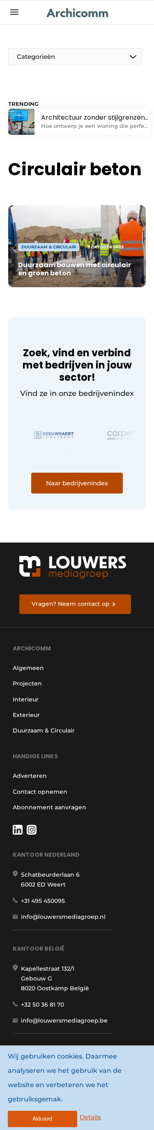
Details (90, 1117)
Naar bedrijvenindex (77, 483)
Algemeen (28, 668)
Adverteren (30, 775)
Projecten (27, 683)
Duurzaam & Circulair (44, 730)
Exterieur (26, 715)
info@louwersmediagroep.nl (63, 916)
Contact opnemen (40, 791)
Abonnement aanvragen (49, 807)
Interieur (26, 699)
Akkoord (42, 1119)
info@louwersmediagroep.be (64, 1020)
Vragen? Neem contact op (71, 603)
